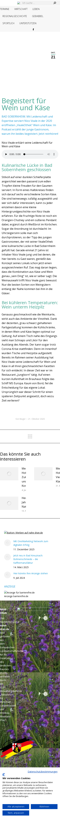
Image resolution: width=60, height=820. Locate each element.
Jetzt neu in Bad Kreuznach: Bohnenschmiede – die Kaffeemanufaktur (28, 559)
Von (21, 419)
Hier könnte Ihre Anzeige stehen (30, 573)
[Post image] (9, 473)
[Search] (55, 2)
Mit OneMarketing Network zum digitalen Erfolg (30, 543)
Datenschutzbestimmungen (43, 771)
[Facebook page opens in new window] (33, 29)
